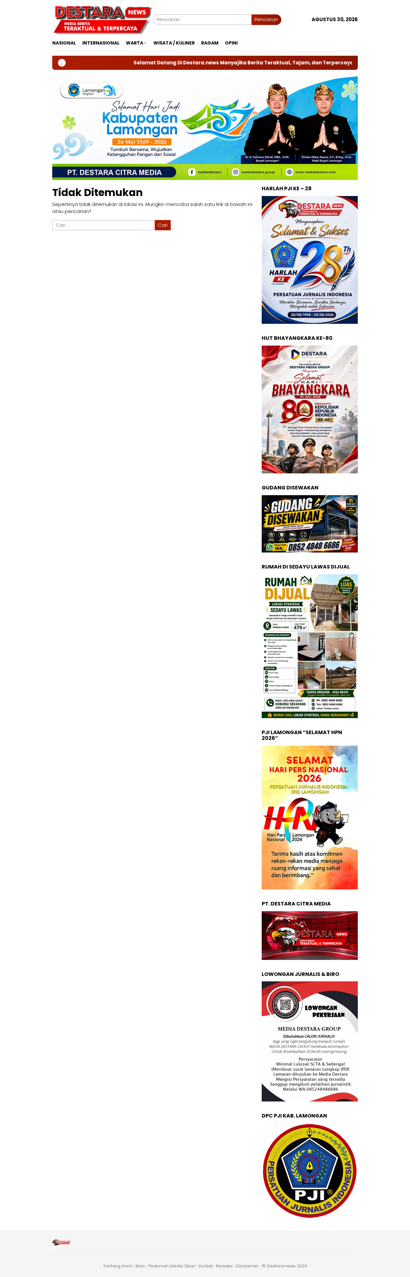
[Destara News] (102, 19)
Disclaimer (247, 1266)
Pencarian (266, 19)
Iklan (140, 1266)
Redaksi (224, 1266)
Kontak (206, 1266)
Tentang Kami (117, 1266)
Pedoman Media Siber (171, 1266)
